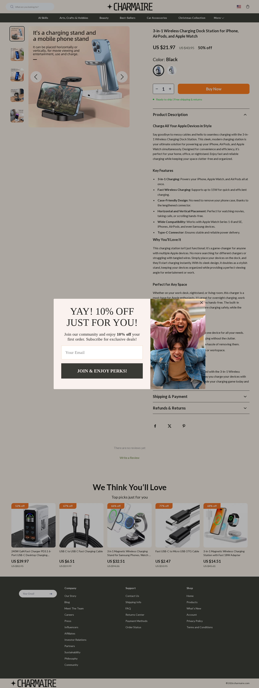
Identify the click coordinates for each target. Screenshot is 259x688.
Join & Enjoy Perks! (102, 370)
